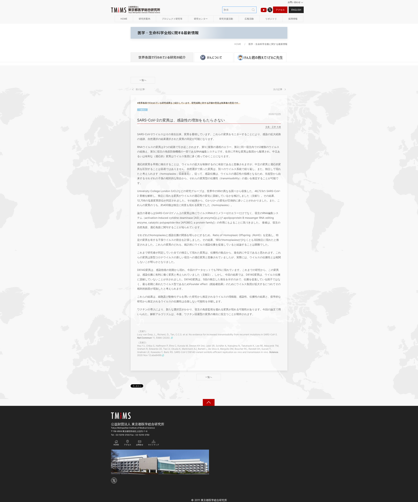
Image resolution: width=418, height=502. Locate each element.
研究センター (201, 18)
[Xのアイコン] (269, 9)
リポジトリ (271, 18)
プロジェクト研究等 (172, 18)
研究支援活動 (226, 18)
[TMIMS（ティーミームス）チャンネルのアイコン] (263, 10)
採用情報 (292, 18)
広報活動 (249, 18)
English (296, 9)
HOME (124, 18)
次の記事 (278, 89)
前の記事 (140, 89)
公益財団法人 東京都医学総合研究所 (137, 424)
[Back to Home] (135, 10)
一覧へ (142, 80)
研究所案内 (144, 18)
